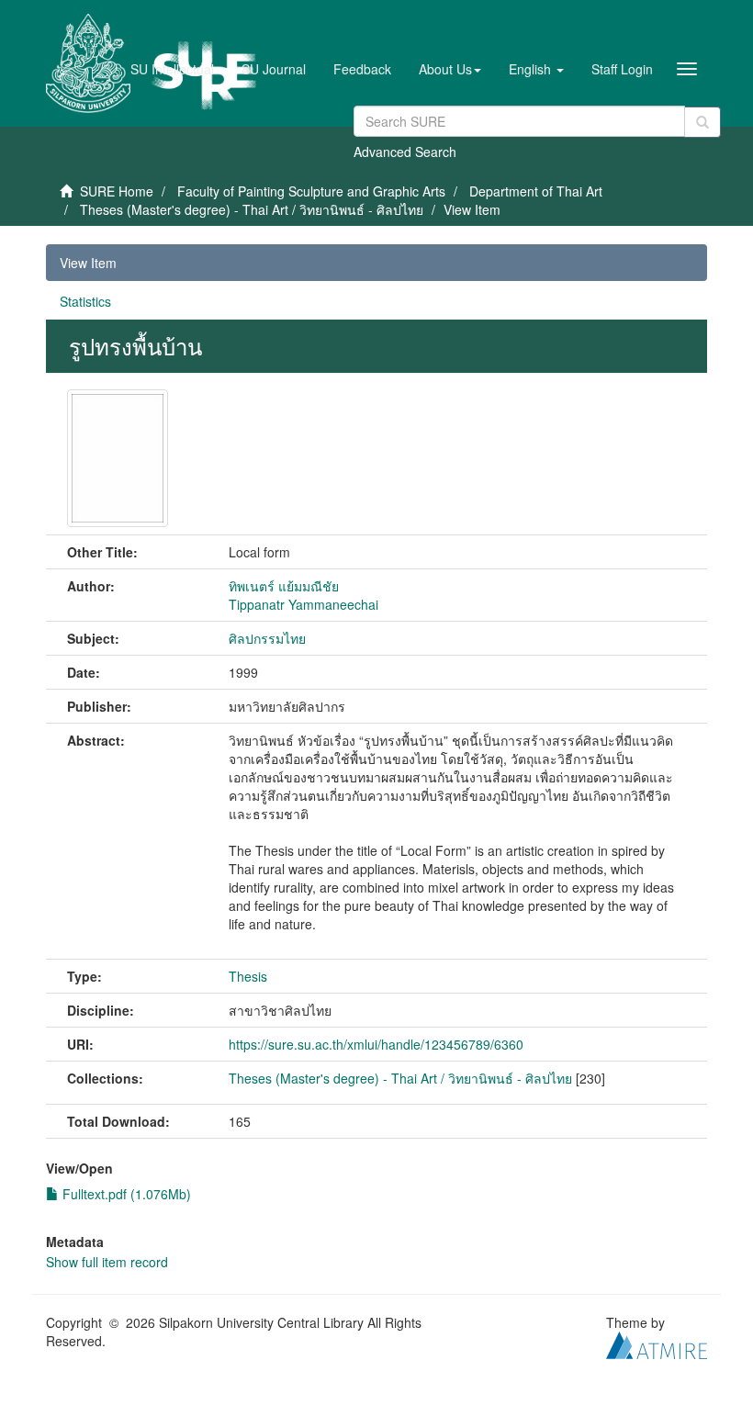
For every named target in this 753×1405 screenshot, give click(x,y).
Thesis (248, 976)
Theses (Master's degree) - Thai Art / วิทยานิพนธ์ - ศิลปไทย (251, 209)
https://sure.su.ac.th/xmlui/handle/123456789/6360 (376, 1044)
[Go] (702, 122)
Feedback (362, 69)
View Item (88, 262)
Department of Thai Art (535, 191)
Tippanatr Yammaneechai (303, 604)
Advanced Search (405, 151)
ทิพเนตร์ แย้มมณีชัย (284, 586)
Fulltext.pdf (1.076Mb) (125, 1194)
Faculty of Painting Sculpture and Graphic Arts (311, 191)
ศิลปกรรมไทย (267, 638)
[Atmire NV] (656, 1342)
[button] (450, 69)
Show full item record (107, 1262)
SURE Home (116, 191)
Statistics (85, 301)
